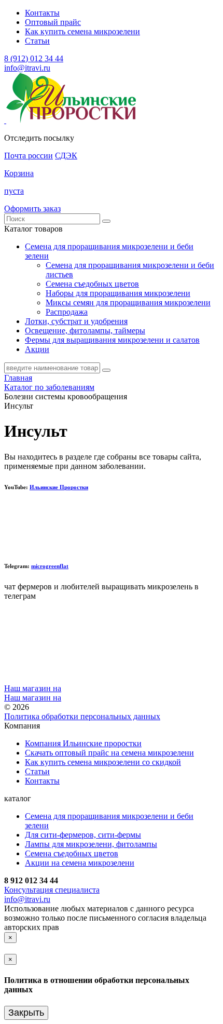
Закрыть (26, 1012)
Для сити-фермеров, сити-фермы (83, 834)
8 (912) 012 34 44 (33, 58)
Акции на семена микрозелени (79, 862)
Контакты (42, 12)
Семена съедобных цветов (92, 283)
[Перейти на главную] (5, 120)
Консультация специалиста (52, 889)
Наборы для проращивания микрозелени (118, 293)
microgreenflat (49, 566)
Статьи (37, 40)
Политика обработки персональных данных (82, 716)
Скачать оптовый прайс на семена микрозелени (109, 752)
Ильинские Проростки (59, 487)
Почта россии (28, 155)
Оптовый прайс (53, 22)
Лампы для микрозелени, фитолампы (91, 844)
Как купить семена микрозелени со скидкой (103, 762)
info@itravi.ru (27, 67)
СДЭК (66, 155)
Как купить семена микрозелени (82, 31)
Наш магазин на (32, 688)
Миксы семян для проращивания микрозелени (128, 302)
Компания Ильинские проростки (83, 743)
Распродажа (67, 311)
